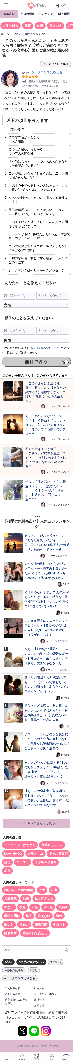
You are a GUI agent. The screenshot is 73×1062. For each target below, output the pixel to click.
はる (67, 726)
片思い (24, 924)
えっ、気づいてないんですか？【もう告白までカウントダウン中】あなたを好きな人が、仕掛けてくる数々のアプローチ (45, 424)
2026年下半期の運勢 (18, 890)
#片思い (55, 962)
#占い (8, 962)
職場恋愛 (41, 924)
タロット (59, 924)
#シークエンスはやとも (19, 978)
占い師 (36, 1057)
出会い (9, 907)
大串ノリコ (35, 853)
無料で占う (36, 361)
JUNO (66, 584)
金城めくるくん (52, 845)
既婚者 (63, 907)
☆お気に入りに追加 (55, 64)
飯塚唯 (65, 811)
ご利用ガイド (12, 988)
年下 (29, 916)
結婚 (40, 25)
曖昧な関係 (12, 916)
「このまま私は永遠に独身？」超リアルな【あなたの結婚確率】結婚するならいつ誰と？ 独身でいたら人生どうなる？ (45, 392)
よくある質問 (12, 993)
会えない (44, 916)
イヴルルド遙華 (45, 862)
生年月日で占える (35, 933)
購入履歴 (64, 13)
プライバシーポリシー (46, 993)
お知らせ (39, 1005)
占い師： (42, 72)
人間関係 (10, 898)
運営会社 (39, 999)
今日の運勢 (27, 13)
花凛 (7, 870)
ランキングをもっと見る (37, 823)
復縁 (22, 907)
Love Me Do (13, 853)
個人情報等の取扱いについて (47, 348)
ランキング (45, 13)
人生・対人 (10, 25)
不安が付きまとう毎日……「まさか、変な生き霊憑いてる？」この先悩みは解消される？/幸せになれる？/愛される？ (45, 457)
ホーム (7, 1057)
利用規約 (39, 988)
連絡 (59, 916)
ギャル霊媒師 (58, 853)
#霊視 (33, 970)
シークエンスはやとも (58, 406)
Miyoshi (65, 612)
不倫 (35, 907)
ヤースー (22, 862)
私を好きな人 (44, 898)
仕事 (28, 25)
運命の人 (55, 25)
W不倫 (48, 907)
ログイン (65, 5)
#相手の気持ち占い (31, 962)
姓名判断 (10, 933)
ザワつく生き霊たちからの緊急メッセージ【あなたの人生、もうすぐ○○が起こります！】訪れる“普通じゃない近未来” (45, 490)
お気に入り (66, 1057)
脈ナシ (9, 924)
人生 (42, 890)
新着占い (9, 13)
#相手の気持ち (14, 970)
